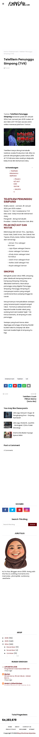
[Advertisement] (19, 30)
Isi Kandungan (12, 168)
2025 (7, 641)
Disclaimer (22, 729)
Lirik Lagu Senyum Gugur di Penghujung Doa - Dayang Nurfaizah (23, 415)
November (11, 650)
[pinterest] (19, 510)
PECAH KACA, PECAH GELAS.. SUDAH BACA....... (17, 677)
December (11, 647)
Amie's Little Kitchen (13, 683)
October (10, 653)
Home (6, 52)
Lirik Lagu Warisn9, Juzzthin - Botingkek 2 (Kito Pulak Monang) (23, 425)
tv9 (27, 379)
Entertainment (13, 52)
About (17, 727)
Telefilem (20, 379)
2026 (7, 638)
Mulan (7, 674)
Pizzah (7, 68)
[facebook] (5, 510)
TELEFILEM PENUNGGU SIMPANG (14, 173)
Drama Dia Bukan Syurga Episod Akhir (23, 434)
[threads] (34, 510)
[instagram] (27, 510)
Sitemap (31, 729)
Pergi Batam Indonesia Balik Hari (16, 669)
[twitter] (12, 510)
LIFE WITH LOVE (10, 667)
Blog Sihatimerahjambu (26, 733)
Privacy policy (11, 729)
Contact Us (27, 727)
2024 (7, 644)
